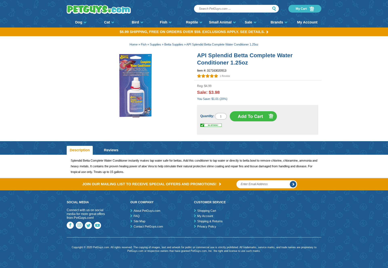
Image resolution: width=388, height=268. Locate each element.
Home (134, 44)
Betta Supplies (173, 44)
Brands (277, 22)
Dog (78, 22)
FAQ (137, 216)
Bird (135, 22)
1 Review (225, 76)
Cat (107, 22)
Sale (248, 22)
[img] (207, 76)
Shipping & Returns (210, 221)
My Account (307, 22)
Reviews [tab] (111, 150)
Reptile (192, 22)
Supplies (155, 44)
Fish (163, 22)
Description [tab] (80, 150)
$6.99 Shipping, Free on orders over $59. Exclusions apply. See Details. (192, 32)
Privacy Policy (206, 226)
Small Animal (220, 22)
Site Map (139, 221)
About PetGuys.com (147, 210)
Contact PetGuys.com (148, 226)
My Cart (302, 8)
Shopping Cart (206, 210)
